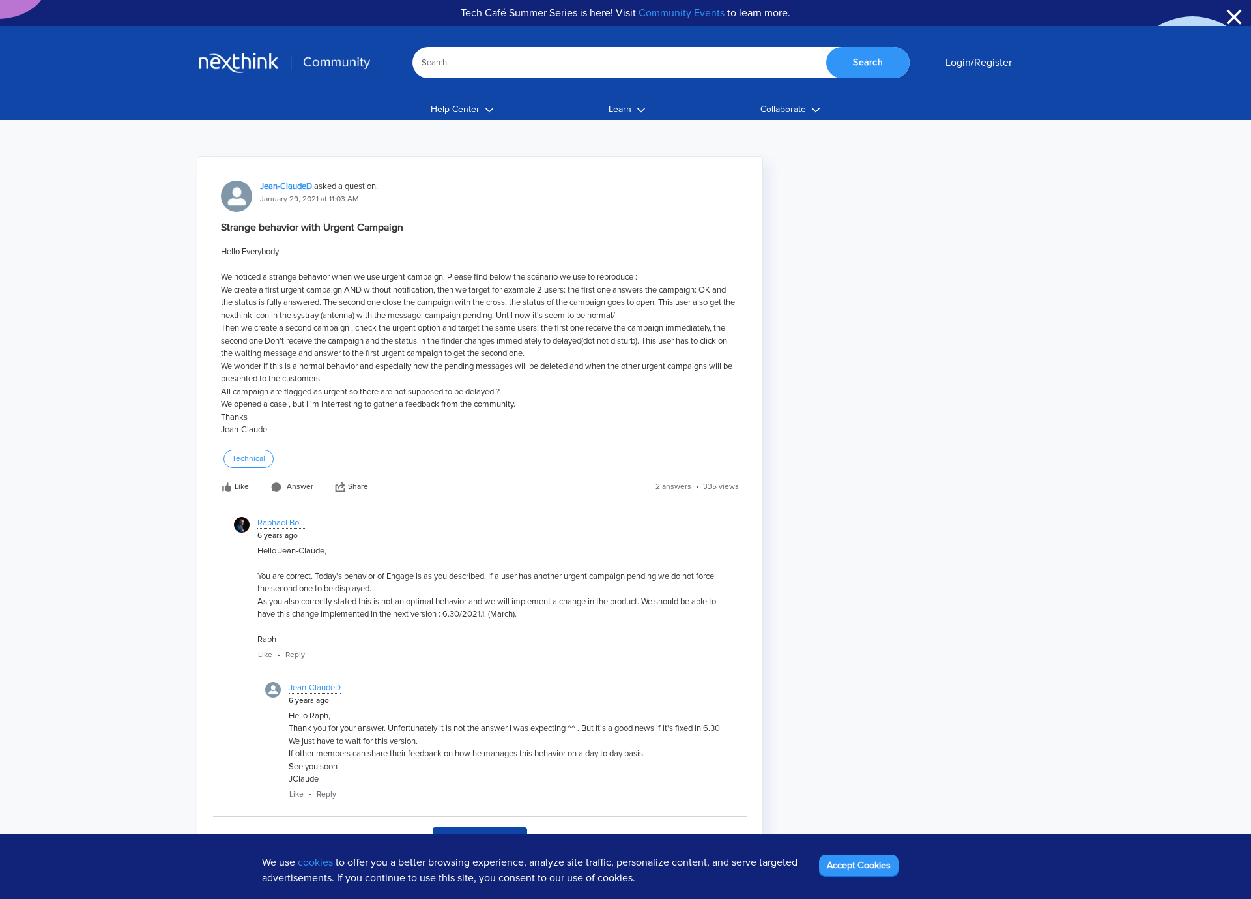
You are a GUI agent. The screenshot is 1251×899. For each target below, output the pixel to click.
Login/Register (978, 62)
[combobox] (661, 62)
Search (868, 62)
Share (358, 487)
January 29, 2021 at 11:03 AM (309, 199)
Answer (300, 487)
